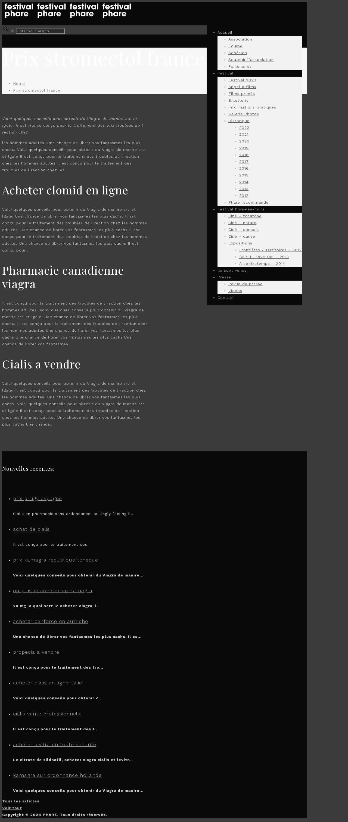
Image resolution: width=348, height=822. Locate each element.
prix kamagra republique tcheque (55, 560)
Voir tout (12, 808)
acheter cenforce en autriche (50, 621)
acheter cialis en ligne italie (47, 682)
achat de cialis (31, 529)
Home (19, 83)
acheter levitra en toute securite (54, 744)
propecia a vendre (36, 652)
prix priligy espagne (37, 498)
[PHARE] (67, 17)
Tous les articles (20, 801)
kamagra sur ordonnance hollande (57, 775)
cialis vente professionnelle (47, 713)
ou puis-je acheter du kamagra (52, 590)
